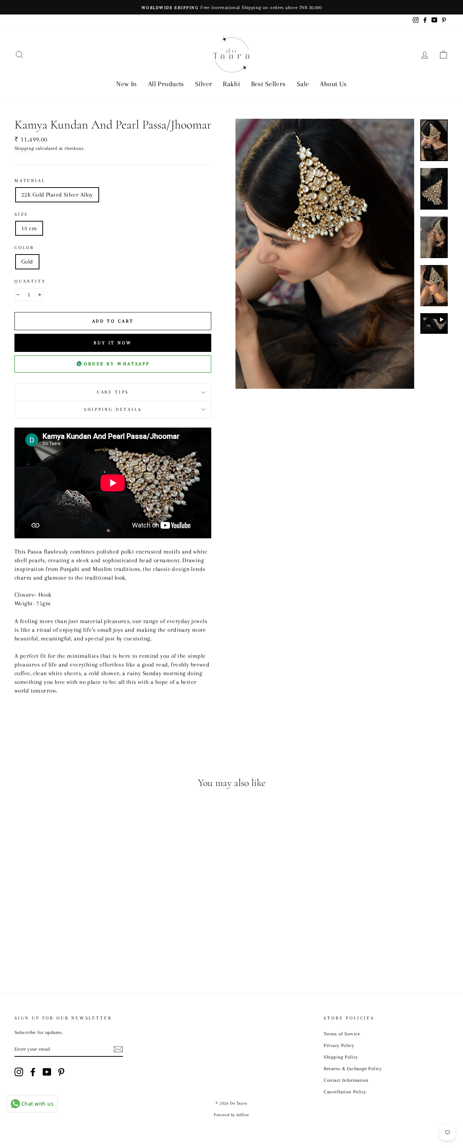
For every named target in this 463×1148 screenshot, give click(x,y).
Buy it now (113, 342)
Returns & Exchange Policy (353, 1068)
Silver (203, 84)
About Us (333, 84)
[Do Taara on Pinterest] (61, 1072)
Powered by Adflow (231, 1115)
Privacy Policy (339, 1045)
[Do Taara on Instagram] (18, 1072)
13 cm (29, 228)
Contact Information (346, 1080)
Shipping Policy (341, 1057)
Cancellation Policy (345, 1091)
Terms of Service (342, 1033)
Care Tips (113, 392)
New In (126, 84)
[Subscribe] (118, 1049)
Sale (303, 84)
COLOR (24, 247)
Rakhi (231, 84)
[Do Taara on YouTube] (47, 1072)
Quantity (30, 281)
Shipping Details (112, 409)
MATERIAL (30, 180)
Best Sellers (268, 84)
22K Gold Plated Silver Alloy (57, 194)
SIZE (21, 214)
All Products (166, 84)
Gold (27, 261)
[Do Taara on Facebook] (33, 1072)
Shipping (24, 148)
